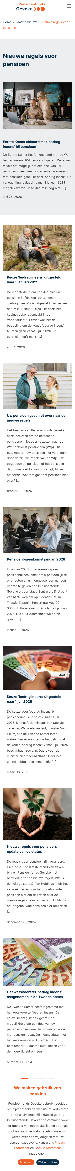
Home (7, 22)
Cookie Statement (48, 1148)
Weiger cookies (47, 1162)
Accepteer (26, 1162)
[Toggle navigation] (69, 6)
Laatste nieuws (26, 22)
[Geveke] (24, 7)
